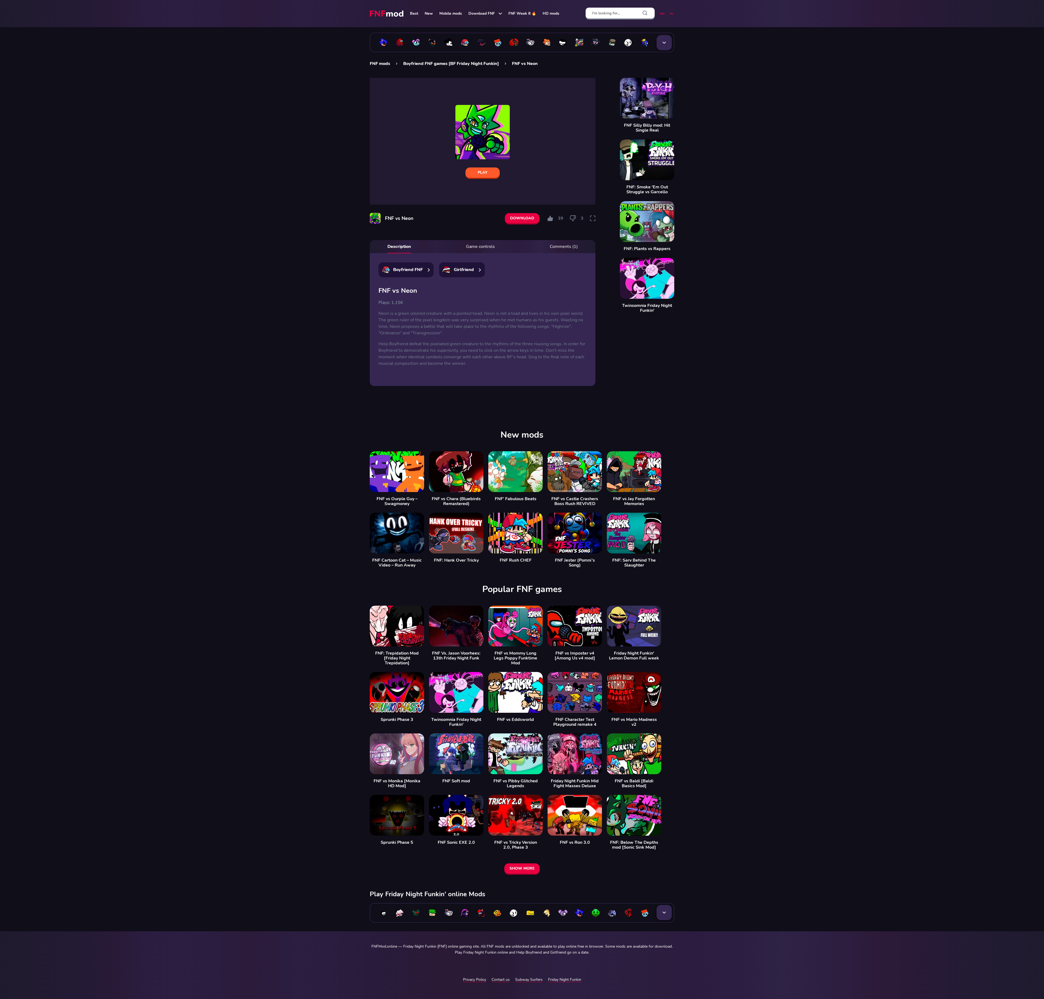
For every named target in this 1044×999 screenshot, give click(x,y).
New (429, 13)
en (662, 13)
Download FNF (481, 13)
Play (482, 172)
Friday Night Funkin (564, 979)
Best (414, 13)
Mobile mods (450, 13)
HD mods (551, 13)
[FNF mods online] (387, 13)
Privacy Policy (474, 979)
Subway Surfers (529, 979)
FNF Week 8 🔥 (522, 13)
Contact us (501, 979)
